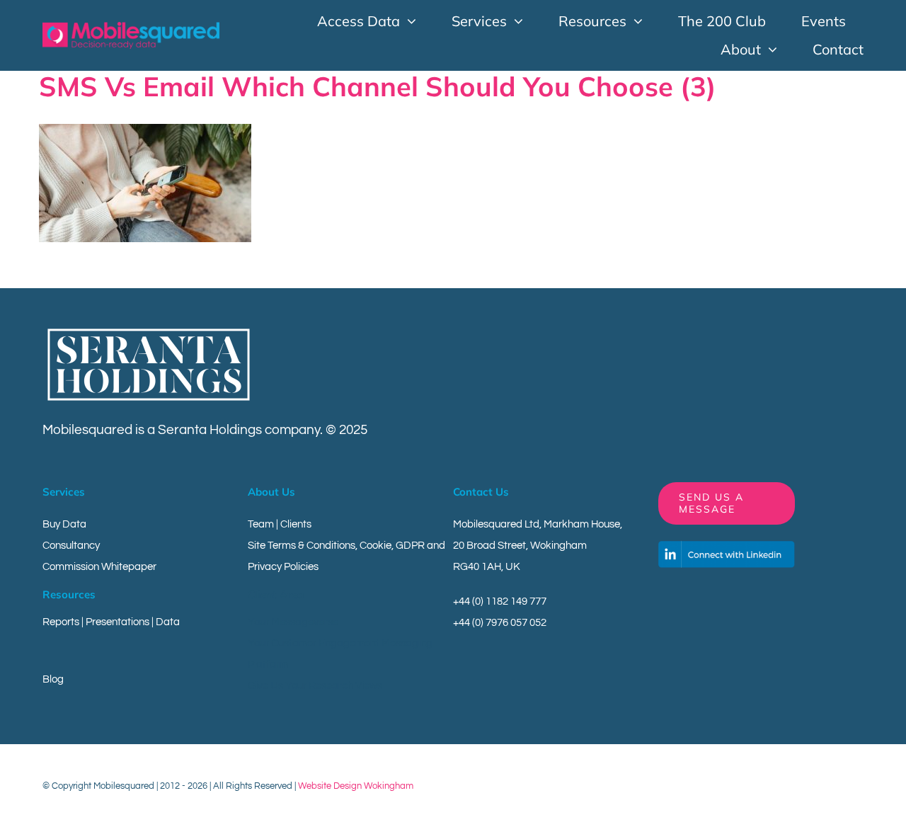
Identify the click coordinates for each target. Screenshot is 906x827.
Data (168, 622)
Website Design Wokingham (355, 786)
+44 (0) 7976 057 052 (499, 622)
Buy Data (64, 524)
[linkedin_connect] (726, 547)
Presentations (117, 622)
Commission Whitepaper (99, 566)
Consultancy (71, 545)
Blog (53, 679)
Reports (60, 622)
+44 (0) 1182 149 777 (499, 601)
